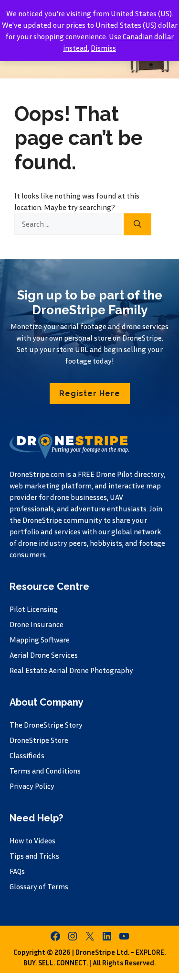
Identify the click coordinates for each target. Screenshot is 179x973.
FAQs (17, 871)
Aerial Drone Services (44, 655)
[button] (90, 393)
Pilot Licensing (34, 609)
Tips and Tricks (34, 856)
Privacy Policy (32, 786)
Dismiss (103, 48)
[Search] (137, 224)
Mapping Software (40, 639)
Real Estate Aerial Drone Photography (71, 670)
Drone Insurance (36, 624)
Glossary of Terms (39, 886)
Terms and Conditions (45, 770)
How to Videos (32, 840)
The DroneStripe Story (46, 725)
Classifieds (27, 755)
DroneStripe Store (39, 740)
